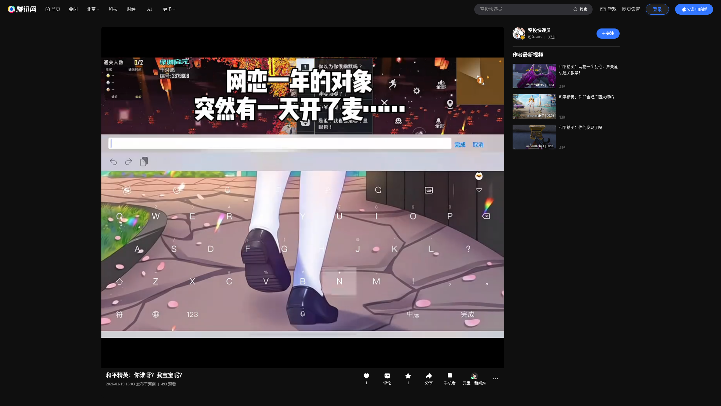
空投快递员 (539, 30)
